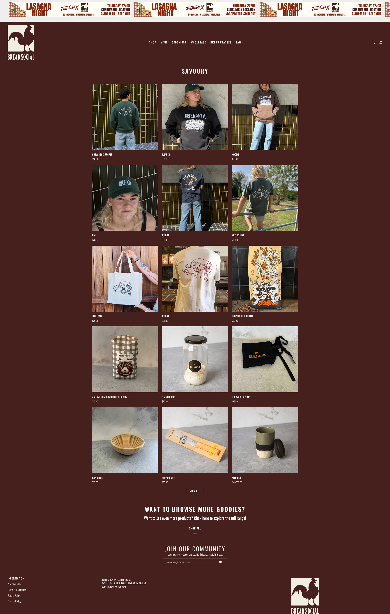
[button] (152, 42)
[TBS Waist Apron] (265, 359)
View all (195, 491)
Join (220, 562)
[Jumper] (195, 117)
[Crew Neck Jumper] (125, 117)
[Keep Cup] (265, 440)
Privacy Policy (14, 601)
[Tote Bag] (125, 279)
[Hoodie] (265, 117)
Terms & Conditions (17, 590)
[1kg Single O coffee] (265, 279)
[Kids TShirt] (265, 198)
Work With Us (14, 584)
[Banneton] (125, 440)
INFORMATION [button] (16, 578)
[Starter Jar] (195, 359)
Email (168, 565)
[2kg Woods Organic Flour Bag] (125, 359)
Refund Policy (14, 595)
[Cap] (125, 198)
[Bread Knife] (195, 440)
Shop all (195, 528)
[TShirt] (195, 198)
